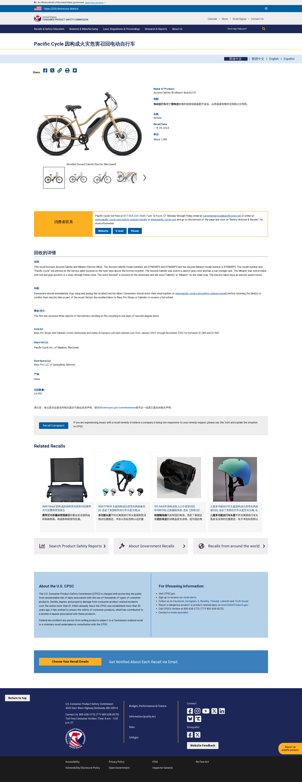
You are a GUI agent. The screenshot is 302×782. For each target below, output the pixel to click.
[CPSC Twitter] (215, 711)
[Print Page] (67, 70)
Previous (38, 178)
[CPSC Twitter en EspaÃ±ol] (198, 735)
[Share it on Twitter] (52, 70)
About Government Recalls (151, 546)
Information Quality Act (142, 716)
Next (145, 178)
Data (131, 727)
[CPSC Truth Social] (199, 719)
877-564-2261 (131, 215)
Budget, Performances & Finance (147, 706)
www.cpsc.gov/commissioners (119, 407)
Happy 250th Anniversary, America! (61, 8)
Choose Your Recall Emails (70, 661)
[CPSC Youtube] (206, 711)
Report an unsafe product (290, 748)
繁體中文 (258, 59)
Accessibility (72, 761)
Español (289, 59)
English (274, 59)
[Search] (264, 29)
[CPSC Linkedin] (222, 711)
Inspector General (162, 767)
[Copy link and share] (59, 70)
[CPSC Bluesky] (191, 719)
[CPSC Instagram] (198, 711)
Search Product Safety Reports (75, 546)
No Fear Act (202, 761)
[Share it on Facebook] (45, 70)
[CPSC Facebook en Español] (191, 735)
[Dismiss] (266, 8)
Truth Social (241, 601)
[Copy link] (75, 70)
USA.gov (134, 737)
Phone (135, 231)
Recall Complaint (53, 425)
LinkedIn (225, 601)
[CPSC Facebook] (191, 711)
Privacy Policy (116, 761)
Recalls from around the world (234, 546)
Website (103, 231)
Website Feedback (202, 745)
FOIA (155, 761)
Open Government (119, 767)
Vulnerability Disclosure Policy (82, 767)
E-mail (119, 231)
